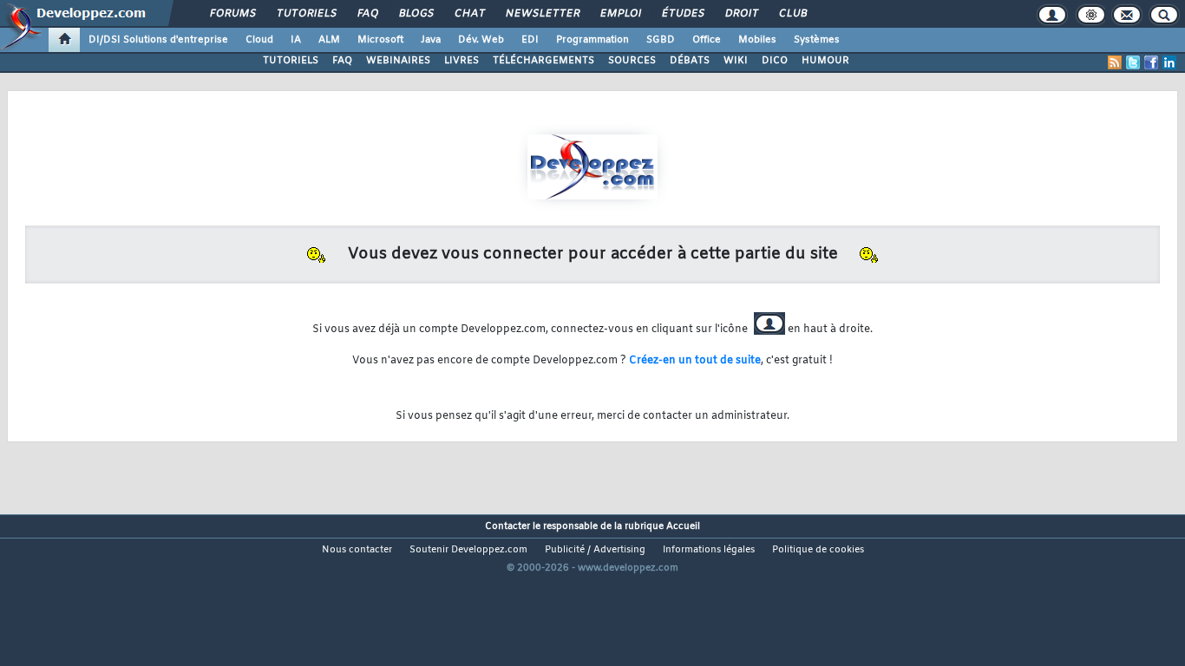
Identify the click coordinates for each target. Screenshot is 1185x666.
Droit (741, 14)
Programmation (592, 40)
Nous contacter (357, 550)
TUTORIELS (290, 61)
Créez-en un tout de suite (695, 361)
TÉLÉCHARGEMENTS (543, 61)
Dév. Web (481, 40)
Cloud (259, 40)
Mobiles (757, 40)
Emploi (620, 14)
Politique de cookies (818, 550)
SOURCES (632, 61)
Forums (232, 14)
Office (706, 40)
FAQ (367, 14)
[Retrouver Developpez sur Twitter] (1133, 62)
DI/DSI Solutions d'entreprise (158, 40)
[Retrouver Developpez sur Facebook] (1151, 62)
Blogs (415, 14)
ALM (329, 40)
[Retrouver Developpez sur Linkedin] (1169, 62)
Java (431, 40)
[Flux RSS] (1115, 62)
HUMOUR (825, 61)
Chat (469, 14)
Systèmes (817, 40)
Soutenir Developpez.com (468, 550)
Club (792, 14)
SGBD (660, 40)
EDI (530, 40)
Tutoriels (305, 14)
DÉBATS (690, 61)
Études (682, 14)
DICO (775, 61)
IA (296, 40)
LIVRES (461, 61)
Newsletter (541, 14)
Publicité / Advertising (595, 550)
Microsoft (380, 40)
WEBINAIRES (398, 61)
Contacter (507, 526)
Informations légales (709, 550)
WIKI (735, 61)
